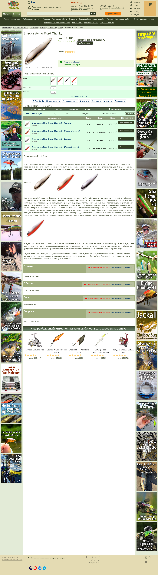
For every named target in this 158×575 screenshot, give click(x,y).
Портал (16, 14)
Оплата (135, 5)
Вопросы (120, 101)
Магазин (7, 14)
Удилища (46, 19)
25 (53, 88)
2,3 (53, 92)
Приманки (56, 19)
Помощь (136, 11)
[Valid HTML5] (146, 557)
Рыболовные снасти (12, 19)
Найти (93, 14)
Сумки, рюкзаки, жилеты (144, 19)
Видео (109, 101)
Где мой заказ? (113, 14)
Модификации (70, 101)
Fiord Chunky (39, 101)
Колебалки (52, 27)
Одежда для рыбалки (123, 19)
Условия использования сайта (12, 559)
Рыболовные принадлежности (57, 22)
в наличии (116, 109)
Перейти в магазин (126, 123)
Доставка (136, 2)
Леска (64, 19)
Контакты (136, 8)
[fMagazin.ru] (13, 5)
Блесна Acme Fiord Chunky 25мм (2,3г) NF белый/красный (55, 147)
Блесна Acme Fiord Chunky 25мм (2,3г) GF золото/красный (56, 131)
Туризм (110, 19)
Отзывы (86, 101)
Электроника (77, 22)
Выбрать (131, 113)
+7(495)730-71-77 (85, 6)
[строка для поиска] (58, 13)
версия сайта (151, 562)
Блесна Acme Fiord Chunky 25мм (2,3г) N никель (51, 139)
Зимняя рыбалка (91, 22)
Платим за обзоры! (72, 62)
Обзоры (97, 101)
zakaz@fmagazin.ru (94, 557)
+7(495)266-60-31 (107, 6)
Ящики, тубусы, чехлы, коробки (92, 19)
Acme (60, 27)
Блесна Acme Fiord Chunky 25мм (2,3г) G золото (51, 123)
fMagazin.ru (6, 27)
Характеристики (54, 101)
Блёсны (43, 27)
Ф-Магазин (14, 557)
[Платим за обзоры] (147, 47)
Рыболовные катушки (32, 19)
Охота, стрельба (107, 22)
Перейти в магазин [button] (84, 43)
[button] (30, 568)
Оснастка (73, 19)
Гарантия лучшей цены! (66, 41)
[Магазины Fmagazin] (147, 80)
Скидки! (136, 14)
